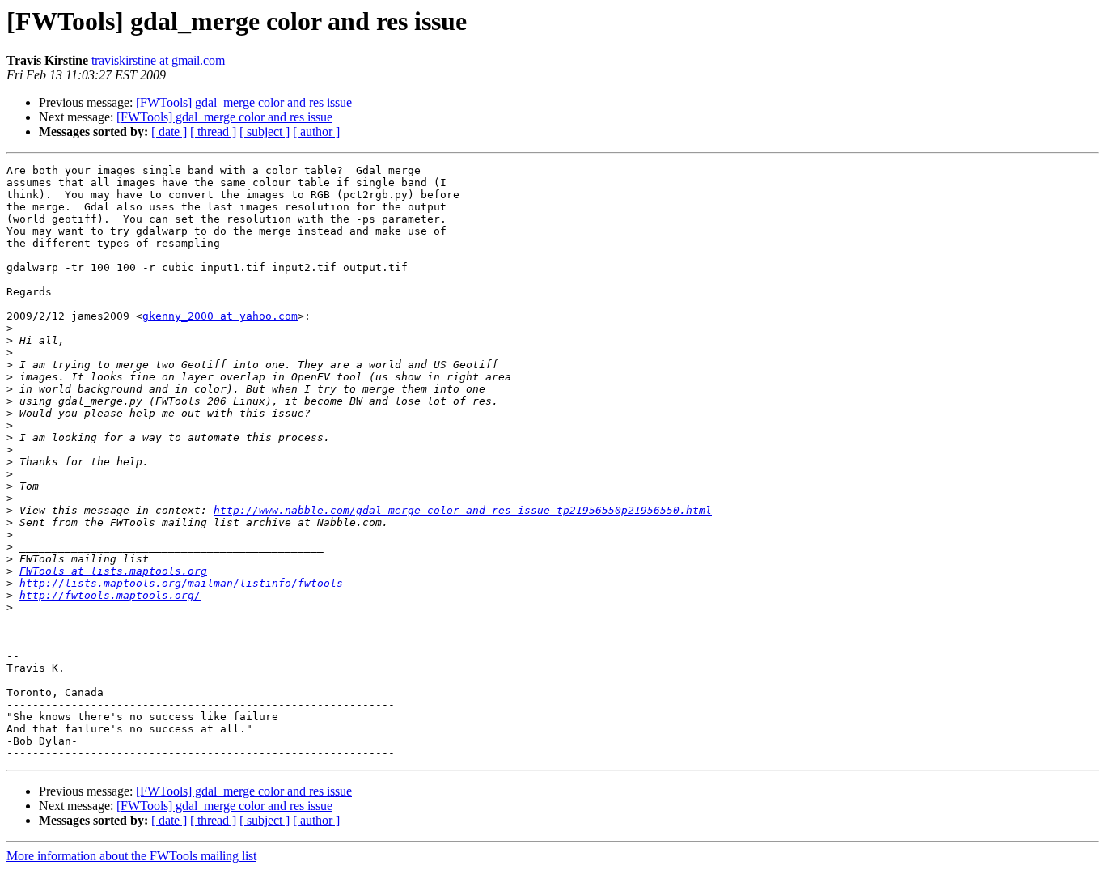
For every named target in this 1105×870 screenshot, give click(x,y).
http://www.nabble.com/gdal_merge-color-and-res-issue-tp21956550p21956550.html (463, 510)
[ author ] (316, 131)
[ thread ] (213, 131)
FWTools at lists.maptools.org (113, 571)
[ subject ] (264, 131)
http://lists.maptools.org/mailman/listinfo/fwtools (181, 583)
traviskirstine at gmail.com (158, 60)
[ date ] (169, 131)
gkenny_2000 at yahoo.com (220, 316)
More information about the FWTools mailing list (131, 856)
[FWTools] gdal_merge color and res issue (244, 102)
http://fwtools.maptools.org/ (110, 595)
